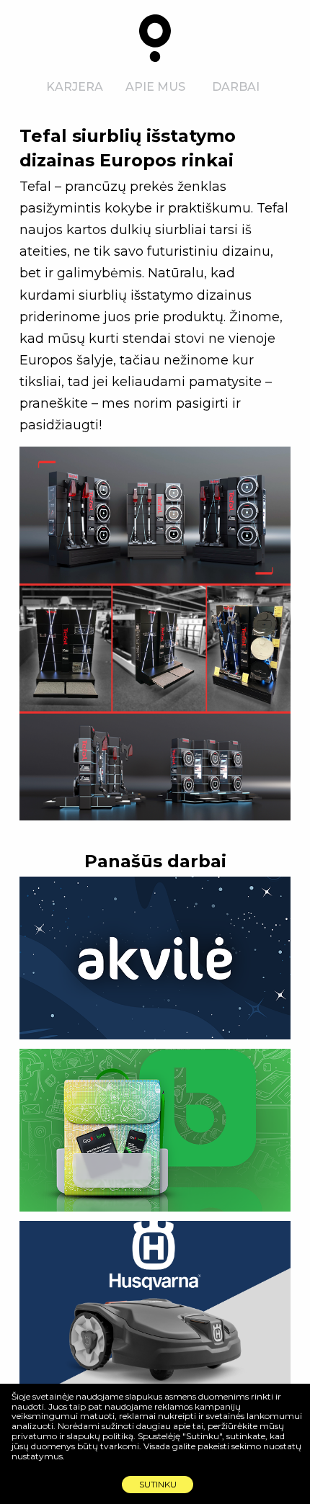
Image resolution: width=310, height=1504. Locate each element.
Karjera (74, 87)
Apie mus (155, 87)
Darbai (236, 87)
